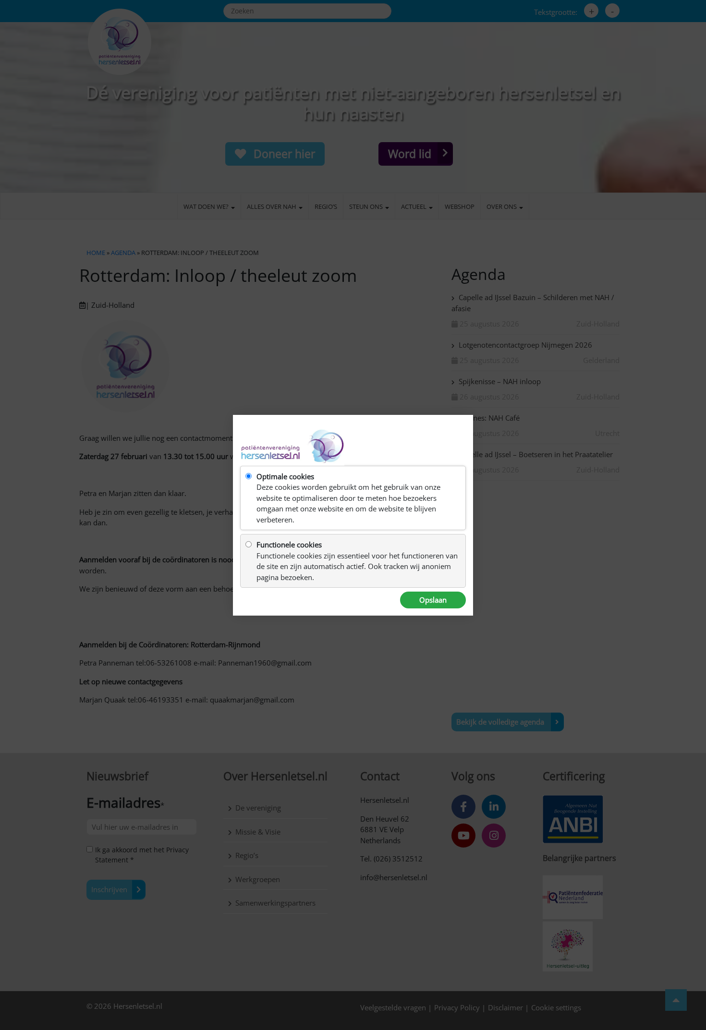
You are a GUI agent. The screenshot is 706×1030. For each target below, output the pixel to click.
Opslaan (433, 600)
